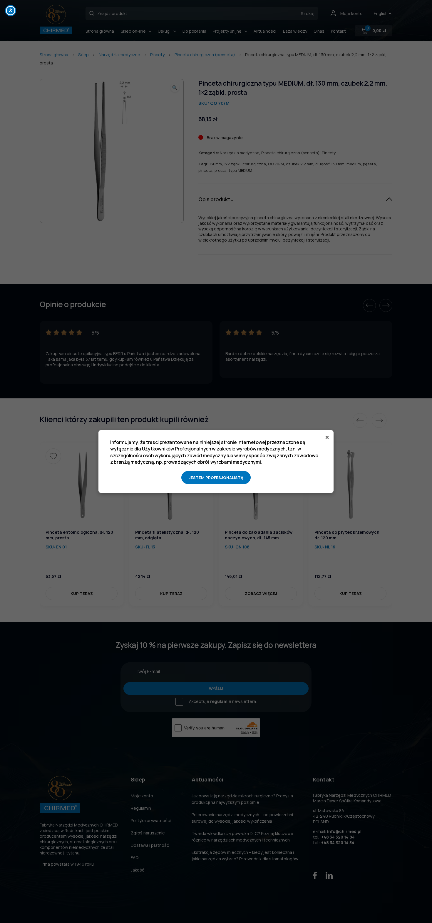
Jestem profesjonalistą (216, 477)
